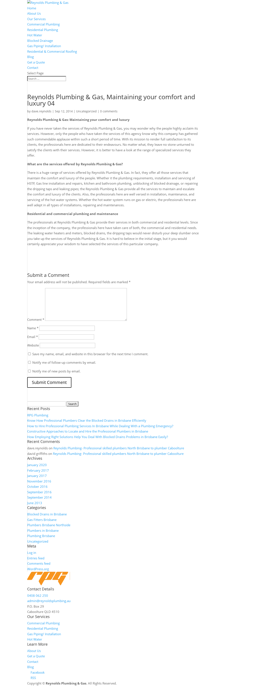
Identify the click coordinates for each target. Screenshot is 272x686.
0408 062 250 (37, 595)
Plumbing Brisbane (41, 536)
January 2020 (37, 465)
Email (32, 337)
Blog (30, 57)
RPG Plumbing (37, 415)
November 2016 (39, 481)
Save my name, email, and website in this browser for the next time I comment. (90, 354)
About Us (34, 13)
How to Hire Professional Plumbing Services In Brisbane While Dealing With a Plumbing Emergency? (100, 426)
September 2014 (39, 497)
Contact (32, 67)
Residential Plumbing (42, 30)
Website (33, 345)
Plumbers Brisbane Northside (48, 525)
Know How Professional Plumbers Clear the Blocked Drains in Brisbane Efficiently (86, 420)
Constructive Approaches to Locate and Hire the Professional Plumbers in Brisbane (87, 431)
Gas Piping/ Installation (44, 46)
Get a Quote (36, 62)
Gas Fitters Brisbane (42, 520)
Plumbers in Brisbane (43, 530)
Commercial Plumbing (43, 24)
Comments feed (38, 563)
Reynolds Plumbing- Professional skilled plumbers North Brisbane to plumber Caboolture (118, 448)
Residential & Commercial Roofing (52, 51)
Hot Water (34, 35)
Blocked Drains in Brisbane (47, 514)
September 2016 (39, 492)
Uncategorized (86, 111)
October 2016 (37, 486)
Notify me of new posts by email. (56, 371)
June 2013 (34, 503)
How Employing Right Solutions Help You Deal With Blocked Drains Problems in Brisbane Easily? (97, 437)
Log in (31, 552)
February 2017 (38, 470)
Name (32, 328)
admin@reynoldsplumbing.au (49, 601)
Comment (35, 319)
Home (31, 8)
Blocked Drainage (40, 40)
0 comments (109, 111)
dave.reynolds (41, 111)
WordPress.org (38, 569)
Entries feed (35, 558)
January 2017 (37, 476)
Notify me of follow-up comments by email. (64, 362)
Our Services (36, 19)
